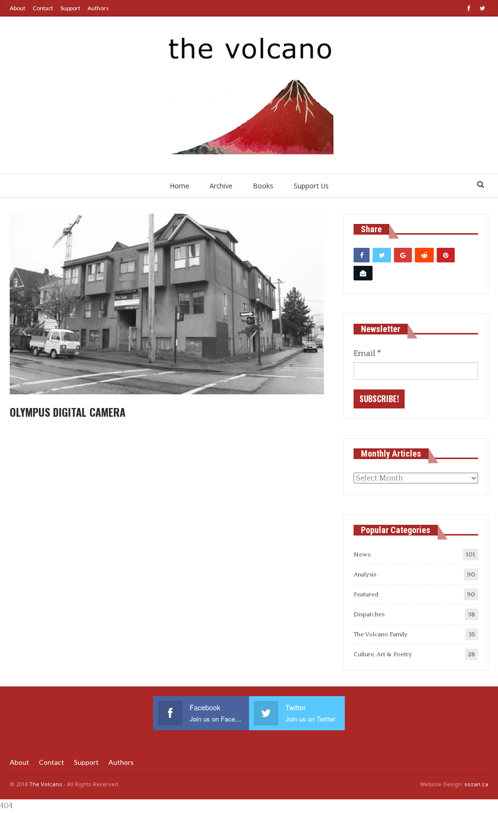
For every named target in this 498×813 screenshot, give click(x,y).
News (362, 554)
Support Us (311, 185)
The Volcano (45, 784)
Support (70, 8)
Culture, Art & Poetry (383, 654)
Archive (221, 185)
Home (179, 185)
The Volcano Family (381, 634)
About (17, 8)
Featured (366, 594)
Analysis (365, 574)
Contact (43, 8)
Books (263, 185)
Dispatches (369, 614)
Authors (98, 8)
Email (367, 353)
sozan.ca (476, 784)
